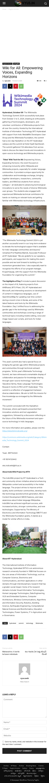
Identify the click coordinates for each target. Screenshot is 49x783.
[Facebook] (4, 86)
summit (21, 623)
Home (4, 9)
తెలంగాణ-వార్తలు (31, 773)
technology (29, 623)
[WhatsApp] (21, 86)
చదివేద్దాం (40, 771)
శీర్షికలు (43, 776)
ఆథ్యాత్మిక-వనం (40, 768)
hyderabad (12, 623)
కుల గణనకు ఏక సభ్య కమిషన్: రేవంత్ (36, 653)
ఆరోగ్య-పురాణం (8, 771)
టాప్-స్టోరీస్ (16, 64)
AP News (14, 766)
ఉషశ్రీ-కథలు (18, 771)
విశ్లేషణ (36, 776)
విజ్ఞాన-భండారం (27, 776)
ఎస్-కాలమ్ (27, 771)
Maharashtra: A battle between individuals (11, 653)
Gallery (24, 768)
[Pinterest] (15, 86)
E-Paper (5, 768)
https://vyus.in (24, 682)
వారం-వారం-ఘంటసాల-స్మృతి (12, 776)
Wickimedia (39, 623)
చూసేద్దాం (13, 773)
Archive (6, 766)
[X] (10, 86)
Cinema (41, 766)
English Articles (14, 9)
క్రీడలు (34, 771)
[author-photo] (24, 675)
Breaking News (31, 766)
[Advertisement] (24, 37)
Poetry (31, 768)
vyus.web (7, 81)
